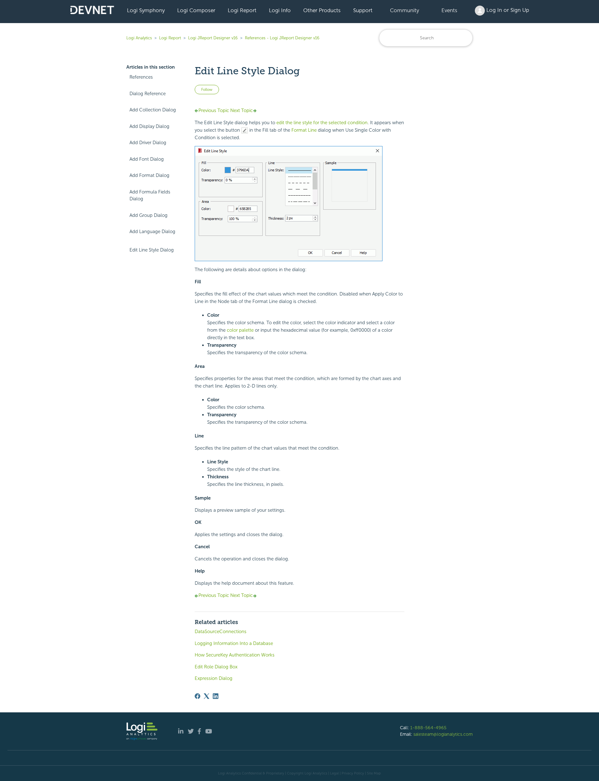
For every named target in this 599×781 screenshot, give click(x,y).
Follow (206, 89)
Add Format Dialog (149, 175)
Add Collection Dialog (152, 110)
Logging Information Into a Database (234, 643)
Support (363, 10)
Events (449, 10)
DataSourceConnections (220, 631)
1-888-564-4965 (428, 727)
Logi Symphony (146, 10)
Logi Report (242, 10)
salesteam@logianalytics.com (443, 734)
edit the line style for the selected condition (322, 122)
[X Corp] (206, 696)
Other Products (322, 10)
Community (404, 10)
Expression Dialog (213, 678)
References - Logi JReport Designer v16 (282, 38)
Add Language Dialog (152, 231)
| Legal (333, 773)
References (141, 77)
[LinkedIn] (215, 696)
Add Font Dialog (146, 159)
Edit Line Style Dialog (151, 250)
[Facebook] (197, 696)
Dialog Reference (147, 93)
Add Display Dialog (149, 126)
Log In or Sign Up (507, 10)
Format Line (304, 130)
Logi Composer (196, 10)
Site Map (374, 773)
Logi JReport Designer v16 (213, 38)
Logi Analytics (139, 38)
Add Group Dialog (148, 215)
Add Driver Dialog (147, 142)
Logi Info (280, 10)
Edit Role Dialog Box (216, 667)
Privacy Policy (353, 773)
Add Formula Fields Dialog (149, 195)
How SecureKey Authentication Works (235, 655)
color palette (240, 330)
